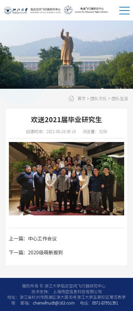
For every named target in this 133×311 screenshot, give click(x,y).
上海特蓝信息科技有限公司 (77, 291)
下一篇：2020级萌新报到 (36, 252)
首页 (81, 98)
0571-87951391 (105, 303)
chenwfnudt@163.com (54, 303)
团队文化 (98, 98)
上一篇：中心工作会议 (33, 238)
